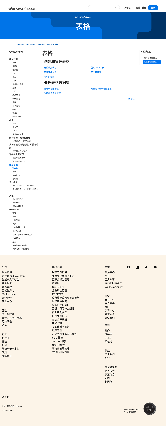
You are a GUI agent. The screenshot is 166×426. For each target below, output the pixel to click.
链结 (14, 172)
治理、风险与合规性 (63, 308)
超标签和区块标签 (19, 245)
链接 (14, 91)
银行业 (5, 338)
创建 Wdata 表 (97, 68)
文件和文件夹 (17, 84)
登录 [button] (153, 7)
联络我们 (110, 318)
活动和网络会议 (113, 283)
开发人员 (110, 314)
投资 (4, 345)
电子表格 (16, 106)
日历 (14, 73)
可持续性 (7, 321)
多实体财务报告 (60, 327)
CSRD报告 (58, 287)
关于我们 (110, 354)
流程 (14, 102)
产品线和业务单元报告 (64, 334)
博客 (107, 276)
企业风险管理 (59, 290)
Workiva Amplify (114, 287)
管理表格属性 (50, 72)
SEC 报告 (57, 337)
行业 (4, 334)
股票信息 (110, 374)
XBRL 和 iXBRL (61, 352)
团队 (4, 310)
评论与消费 (17, 231)
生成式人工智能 (10, 279)
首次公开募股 (59, 319)
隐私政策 (10, 406)
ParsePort (14, 210)
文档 (14, 81)
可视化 (15, 113)
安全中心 (7, 301)
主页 (14, 88)
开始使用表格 (50, 68)
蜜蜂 (14, 62)
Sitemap (19, 406)
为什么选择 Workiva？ (14, 276)
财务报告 (110, 371)
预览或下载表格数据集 (101, 89)
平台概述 (7, 272)
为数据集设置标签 (52, 93)
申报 (14, 123)
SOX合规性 (58, 345)
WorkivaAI (16, 117)
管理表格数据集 (51, 89)
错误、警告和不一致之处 (22, 235)
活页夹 (15, 70)
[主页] (22, 8)
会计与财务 (8, 314)
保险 (4, 341)
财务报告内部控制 (19, 151)
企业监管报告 (17, 134)
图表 (14, 77)
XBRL (14, 131)
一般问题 (16, 220)
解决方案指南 (17, 206)
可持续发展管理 (16, 154)
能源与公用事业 (10, 348)
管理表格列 (96, 72)
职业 (107, 350)
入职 (11, 196)
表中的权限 (49, 77)
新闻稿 (108, 381)
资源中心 (110, 272)
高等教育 (7, 356)
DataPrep (16, 175)
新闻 (107, 378)
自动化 (15, 66)
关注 (130, 99)
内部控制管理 (59, 312)
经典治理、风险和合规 (19, 138)
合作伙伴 (7, 297)
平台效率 (13, 59)
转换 (14, 224)
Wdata (49, 44)
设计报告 (13, 182)
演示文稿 (16, 99)
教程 (14, 213)
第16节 (15, 127)
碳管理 (56, 283)
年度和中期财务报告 (63, 276)
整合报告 (7, 283)
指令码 (15, 179)
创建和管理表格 (150, 58)
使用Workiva (31, 44)
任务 (14, 110)
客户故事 (110, 279)
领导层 (108, 334)
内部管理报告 (59, 316)
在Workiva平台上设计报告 (23, 185)
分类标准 (16, 238)
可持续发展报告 (18, 158)
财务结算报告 (59, 301)
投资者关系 (111, 367)
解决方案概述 (59, 272)
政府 (4, 352)
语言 (128, 8)
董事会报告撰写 (60, 279)
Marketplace (9, 294)
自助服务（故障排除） (21, 249)
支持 (107, 296)
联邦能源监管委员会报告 (65, 297)
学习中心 (110, 310)
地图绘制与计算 (18, 227)
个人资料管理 (17, 199)
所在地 (108, 341)
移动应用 (16, 95)
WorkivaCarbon (18, 161)
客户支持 (110, 303)
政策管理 (57, 330)
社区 (107, 307)
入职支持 (16, 203)
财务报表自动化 (60, 305)
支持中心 (20, 44)
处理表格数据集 (150, 62)
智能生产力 (8, 290)
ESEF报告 (58, 294)
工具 (14, 242)
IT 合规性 (57, 323)
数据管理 (41, 44)
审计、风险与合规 (12, 318)
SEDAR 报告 (59, 341)
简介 (107, 330)
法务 (4, 325)
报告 (11, 120)
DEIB (108, 338)
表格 (56, 44)
